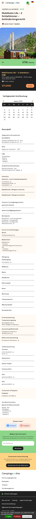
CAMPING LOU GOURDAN (10, 9)
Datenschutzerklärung (8, 504)
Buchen (30, 86)
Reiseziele (5, 481)
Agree (9, 516)
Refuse (17, 516)
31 (4, 120)
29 (27, 117)
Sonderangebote (8, 488)
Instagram (26, 425)
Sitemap (14, 500)
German (32, 2)
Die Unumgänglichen (9, 478)
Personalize (27, 516)
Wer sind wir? (6, 500)
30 (32, 117)
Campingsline (12, 3)
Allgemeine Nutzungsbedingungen (12, 507)
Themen (5, 485)
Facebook (13, 425)
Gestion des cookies (8, 511)
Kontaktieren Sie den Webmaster (18, 465)
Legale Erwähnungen (26, 500)
